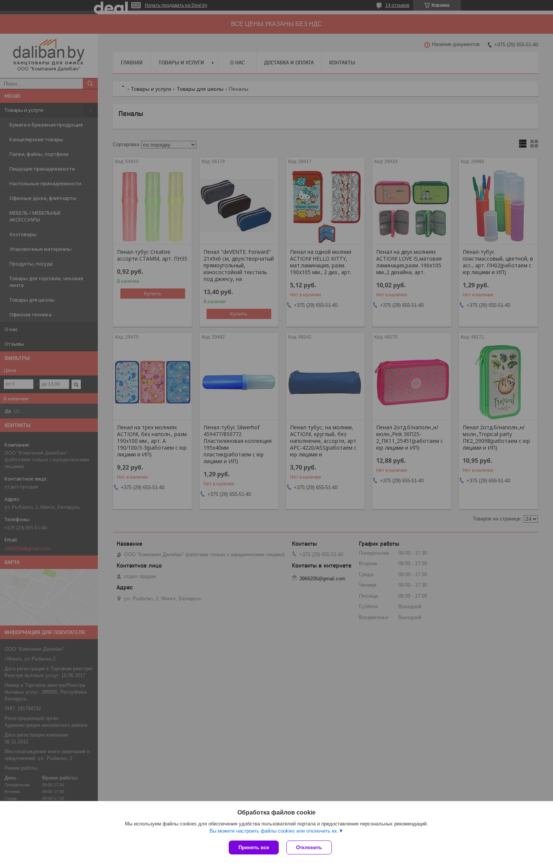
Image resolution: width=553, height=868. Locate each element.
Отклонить (309, 847)
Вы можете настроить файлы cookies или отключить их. (274, 831)
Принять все (254, 847)
